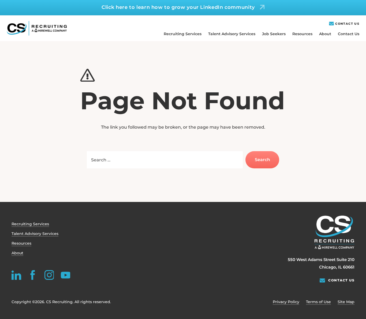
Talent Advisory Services (231, 34)
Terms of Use (318, 301)
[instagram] (49, 275)
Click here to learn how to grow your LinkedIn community (178, 7)
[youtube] (65, 275)
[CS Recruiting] (37, 28)
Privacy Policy (286, 301)
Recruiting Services (182, 34)
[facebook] (33, 275)
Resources (302, 34)
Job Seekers (274, 34)
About (325, 34)
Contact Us (347, 23)
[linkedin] (16, 275)
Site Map (346, 301)
